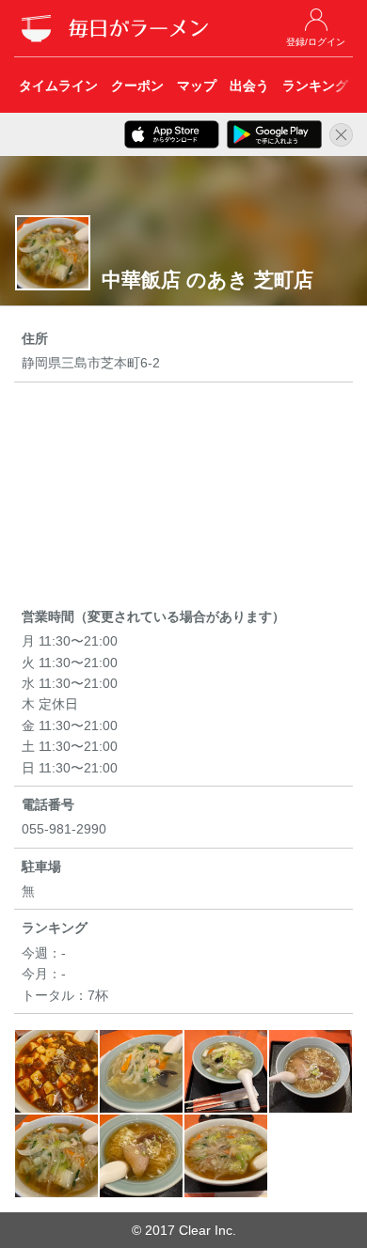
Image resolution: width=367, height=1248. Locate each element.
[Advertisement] (183, 498)
